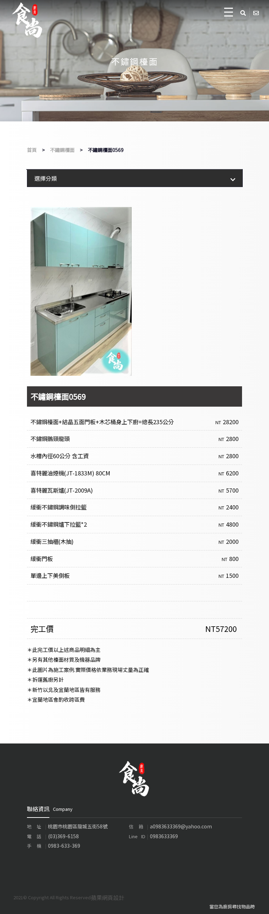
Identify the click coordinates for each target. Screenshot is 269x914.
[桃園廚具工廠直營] (28, 20)
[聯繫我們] (256, 12)
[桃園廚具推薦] (134, 778)
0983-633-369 (64, 845)
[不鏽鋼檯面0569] (81, 291)
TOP (256, 903)
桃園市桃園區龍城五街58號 (78, 826)
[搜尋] (244, 12)
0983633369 (164, 836)
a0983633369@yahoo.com (181, 826)
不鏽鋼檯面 (62, 149)
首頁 (32, 149)
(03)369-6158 (63, 836)
